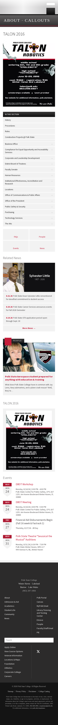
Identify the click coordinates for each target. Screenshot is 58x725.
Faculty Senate (11, 169)
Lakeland (36, 584)
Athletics (8, 668)
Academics (9, 606)
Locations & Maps (12, 659)
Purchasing (9, 212)
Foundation (9, 663)
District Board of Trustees (15, 164)
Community (9, 614)
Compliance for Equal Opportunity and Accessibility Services (26, 151)
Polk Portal (41, 597)
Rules (7, 131)
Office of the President (14, 201)
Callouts (37, 20)
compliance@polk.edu (45, 706)
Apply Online (10, 647)
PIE (38, 632)
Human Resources (12, 175)
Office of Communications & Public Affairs (22, 195)
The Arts (8, 223)
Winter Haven (24, 584)
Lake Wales (33, 587)
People (42, 237)
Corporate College (12, 672)
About (12, 20)
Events (16, 248)
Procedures (10, 126)
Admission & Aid (11, 601)
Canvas (40, 601)
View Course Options (13, 651)
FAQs (16, 237)
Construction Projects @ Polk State (20, 137)
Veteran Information (13, 655)
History (8, 120)
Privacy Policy (21, 691)
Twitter (38, 651)
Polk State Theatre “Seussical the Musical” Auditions (34, 538)
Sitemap (10, 691)
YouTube (38, 656)
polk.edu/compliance (39, 708)
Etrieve (40, 620)
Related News (12, 258)
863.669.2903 (34, 706)
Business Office (11, 144)
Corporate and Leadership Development (22, 158)
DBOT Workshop (24, 484)
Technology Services (13, 218)
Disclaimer (32, 691)
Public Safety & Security (15, 206)
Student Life (9, 610)
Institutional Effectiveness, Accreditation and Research (23, 182)
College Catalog (44, 691)
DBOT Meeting (23, 502)
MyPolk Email (42, 606)
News (42, 248)
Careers (8, 676)
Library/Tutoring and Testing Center (44, 613)
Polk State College (23, 7)
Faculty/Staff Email (45, 628)
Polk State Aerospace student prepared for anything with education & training (29, 378)
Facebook (38, 647)
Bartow (23, 587)
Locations (9, 189)
